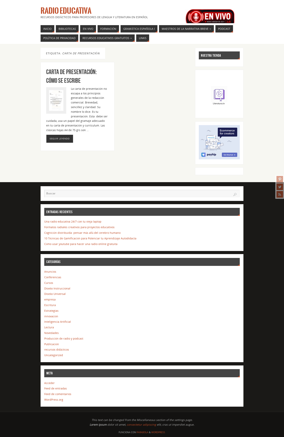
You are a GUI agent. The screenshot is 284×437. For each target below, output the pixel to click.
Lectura (49, 327)
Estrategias (51, 310)
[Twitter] (279, 187)
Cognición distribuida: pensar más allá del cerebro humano (82, 233)
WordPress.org (53, 399)
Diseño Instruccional (57, 288)
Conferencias (52, 277)
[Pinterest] (279, 179)
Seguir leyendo (60, 138)
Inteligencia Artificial (57, 321)
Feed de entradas (55, 388)
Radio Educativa (66, 11)
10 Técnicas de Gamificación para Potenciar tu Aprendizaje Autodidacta (90, 238)
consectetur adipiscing (141, 424)
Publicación (51, 344)
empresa (50, 299)
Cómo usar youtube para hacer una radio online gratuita (80, 244)
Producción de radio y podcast (63, 338)
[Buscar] (235, 194)
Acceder (49, 383)
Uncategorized (53, 355)
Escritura (50, 305)
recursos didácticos (56, 349)
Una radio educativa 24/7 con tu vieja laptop (72, 221)
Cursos (48, 283)
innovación (51, 316)
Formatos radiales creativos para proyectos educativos (79, 227)
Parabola (142, 432)
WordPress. (158, 432)
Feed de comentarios (57, 394)
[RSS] (279, 194)
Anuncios (50, 271)
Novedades (51, 333)
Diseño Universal (55, 294)
